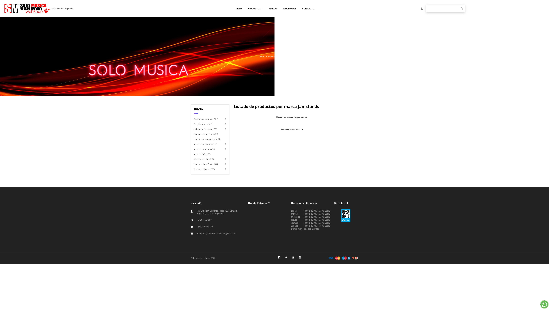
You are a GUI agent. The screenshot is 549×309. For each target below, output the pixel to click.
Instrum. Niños (202, 154)
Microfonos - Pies (204, 159)
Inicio (198, 109)
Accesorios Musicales (205, 119)
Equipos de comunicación (207, 139)
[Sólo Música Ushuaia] (27, 8)
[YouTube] (293, 257)
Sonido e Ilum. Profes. (206, 164)
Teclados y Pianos (204, 169)
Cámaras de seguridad (206, 134)
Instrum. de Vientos (204, 149)
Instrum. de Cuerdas (205, 144)
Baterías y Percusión (205, 129)
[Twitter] (286, 257)
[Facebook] (279, 257)
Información (196, 203)
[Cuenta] (422, 9)
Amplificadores (202, 124)
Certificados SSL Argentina (62, 8)
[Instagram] (300, 257)
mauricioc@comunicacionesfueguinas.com (216, 233)
